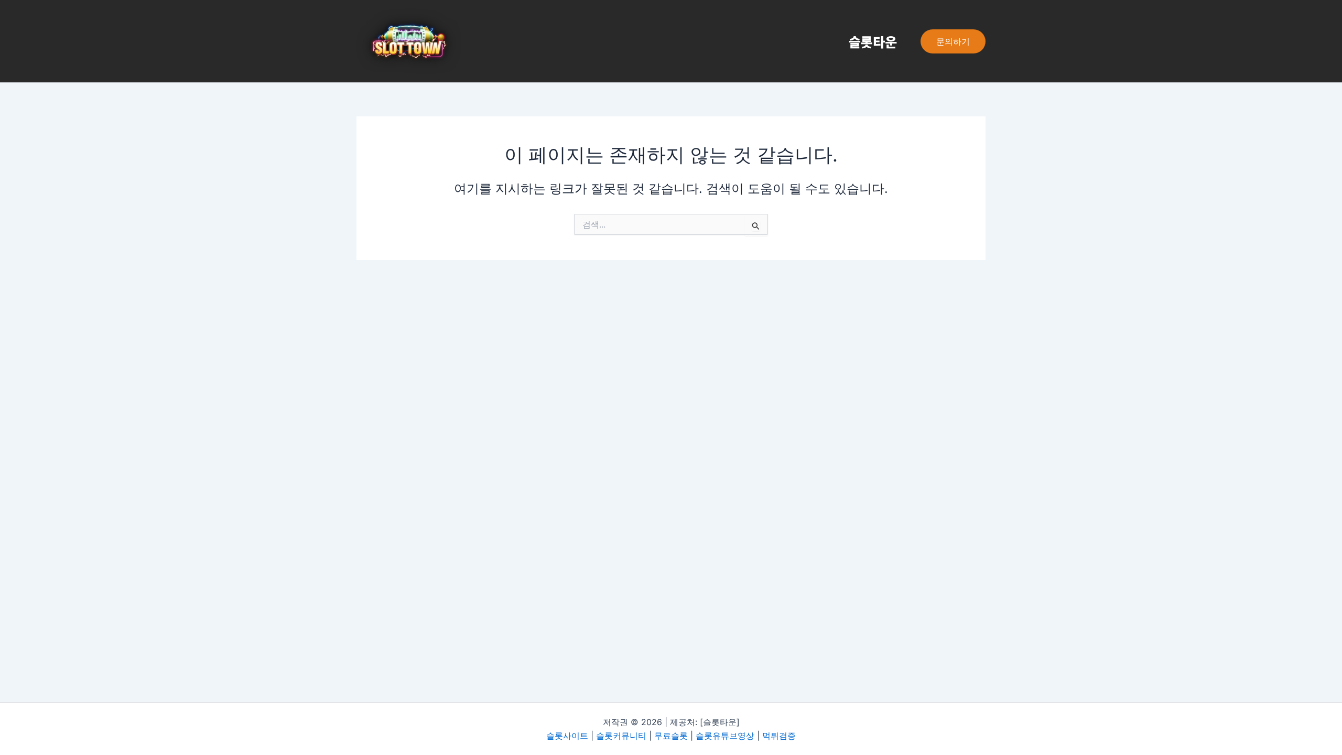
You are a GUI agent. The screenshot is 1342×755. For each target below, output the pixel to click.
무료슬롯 (671, 735)
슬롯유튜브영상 (725, 735)
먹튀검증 (779, 735)
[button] (953, 41)
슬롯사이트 (567, 735)
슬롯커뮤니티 (621, 735)
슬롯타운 (873, 41)
